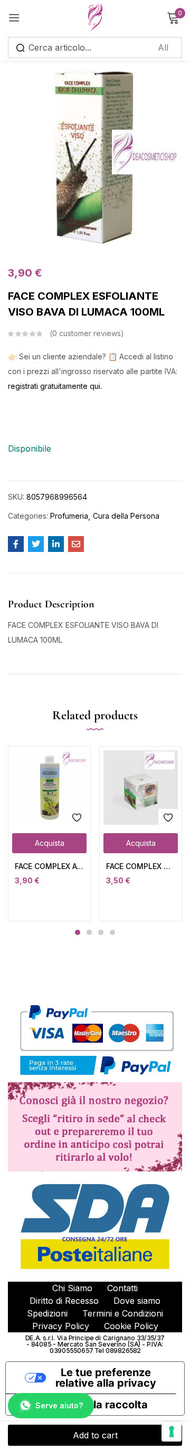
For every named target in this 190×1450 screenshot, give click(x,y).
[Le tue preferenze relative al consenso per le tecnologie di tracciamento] (172, 1432)
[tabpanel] (49, 833)
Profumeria (69, 515)
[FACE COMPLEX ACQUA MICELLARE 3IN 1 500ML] (49, 787)
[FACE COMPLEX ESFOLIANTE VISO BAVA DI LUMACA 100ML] (16, 544)
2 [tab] (89, 932)
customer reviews (86, 333)
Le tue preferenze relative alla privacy (105, 1377)
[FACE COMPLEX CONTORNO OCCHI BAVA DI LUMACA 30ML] (140, 787)
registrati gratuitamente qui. (55, 385)
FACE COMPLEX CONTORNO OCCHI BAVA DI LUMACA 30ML (140, 866)
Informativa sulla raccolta (82, 1404)
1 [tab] (77, 932)
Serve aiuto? (59, 1405)
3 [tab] (100, 932)
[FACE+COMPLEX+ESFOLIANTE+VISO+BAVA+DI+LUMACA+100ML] (36, 544)
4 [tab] (112, 932)
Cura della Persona (126, 515)
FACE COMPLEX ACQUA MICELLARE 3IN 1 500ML (49, 866)
